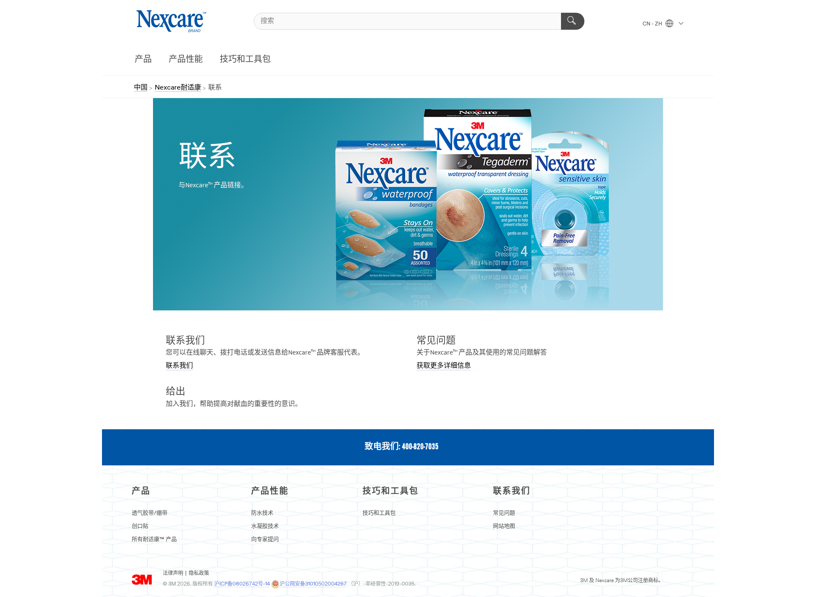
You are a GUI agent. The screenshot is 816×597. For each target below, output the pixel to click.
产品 (143, 60)
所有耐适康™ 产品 (154, 539)
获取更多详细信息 (443, 366)
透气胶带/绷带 (149, 513)
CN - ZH (653, 24)
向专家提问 (265, 539)
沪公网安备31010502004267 (313, 584)
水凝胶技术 (265, 526)
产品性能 (186, 60)
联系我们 (179, 366)
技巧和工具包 (245, 60)
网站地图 (504, 526)
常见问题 (504, 513)
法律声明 (173, 573)
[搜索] (572, 21)
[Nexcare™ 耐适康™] (172, 21)
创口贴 (140, 526)
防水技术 (262, 513)
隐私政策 (199, 573)
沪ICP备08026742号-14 (242, 584)
